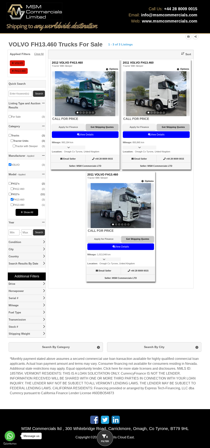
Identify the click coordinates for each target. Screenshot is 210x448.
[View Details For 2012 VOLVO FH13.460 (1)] (85, 93)
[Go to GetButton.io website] (9, 443)
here (115, 368)
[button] (184, 54)
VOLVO (19, 63)
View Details (87, 134)
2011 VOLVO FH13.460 (138, 62)
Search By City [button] (154, 347)
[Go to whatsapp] (10, 436)
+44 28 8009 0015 (180, 9)
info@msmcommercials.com (169, 15)
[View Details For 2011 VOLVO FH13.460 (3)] (120, 205)
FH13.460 (20, 71)
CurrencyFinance (133, 373)
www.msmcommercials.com (169, 21)
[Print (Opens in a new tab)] (188, 36)
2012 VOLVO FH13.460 (67, 62)
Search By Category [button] (56, 347)
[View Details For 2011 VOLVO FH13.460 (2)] (156, 93)
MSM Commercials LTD (88, 166)
